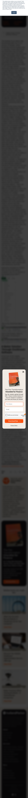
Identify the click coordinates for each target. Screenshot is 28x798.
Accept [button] (14, 12)
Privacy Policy (14, 425)
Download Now (13, 421)
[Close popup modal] (23, 372)
